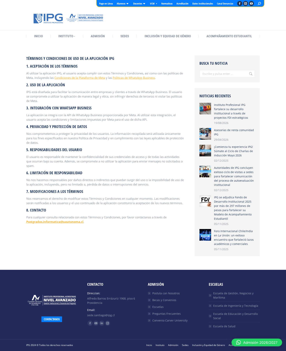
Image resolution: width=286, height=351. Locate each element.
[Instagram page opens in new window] (245, 3)
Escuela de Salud (224, 326)
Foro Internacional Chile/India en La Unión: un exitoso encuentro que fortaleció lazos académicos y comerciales (234, 237)
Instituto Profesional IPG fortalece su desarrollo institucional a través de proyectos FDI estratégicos (231, 111)
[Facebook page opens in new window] (239, 3)
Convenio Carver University (170, 320)
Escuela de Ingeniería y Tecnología (235, 305)
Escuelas (158, 307)
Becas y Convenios (164, 300)
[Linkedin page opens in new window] (101, 323)
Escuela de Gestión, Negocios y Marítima (233, 295)
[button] (257, 342)
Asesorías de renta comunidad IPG (234, 132)
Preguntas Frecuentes (166, 313)
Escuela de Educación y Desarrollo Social (235, 316)
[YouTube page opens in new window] (251, 3)
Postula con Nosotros (166, 293)
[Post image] (205, 108)
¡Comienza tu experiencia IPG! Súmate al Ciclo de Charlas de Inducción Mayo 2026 (233, 151)
